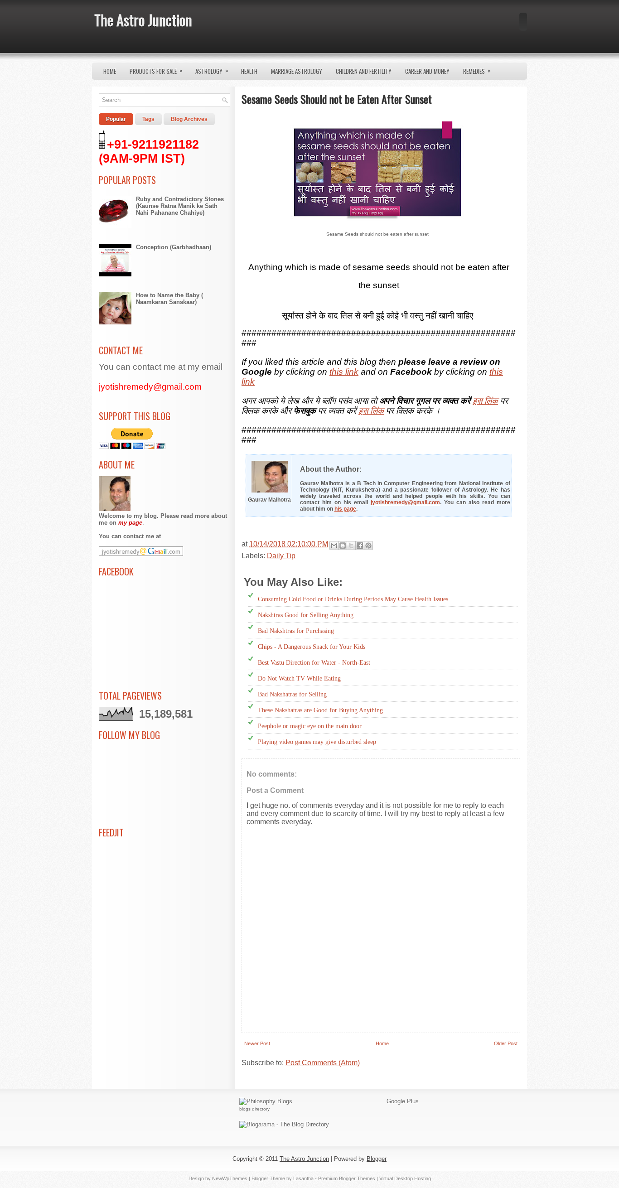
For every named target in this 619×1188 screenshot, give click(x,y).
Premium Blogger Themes (346, 1178)
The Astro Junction (143, 19)
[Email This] (334, 545)
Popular (116, 119)
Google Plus (403, 1101)
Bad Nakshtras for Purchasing (296, 631)
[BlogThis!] (342, 545)
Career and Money (427, 71)
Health (249, 71)
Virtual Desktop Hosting (405, 1178)
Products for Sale (156, 71)
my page (130, 522)
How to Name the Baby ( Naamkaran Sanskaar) (169, 298)
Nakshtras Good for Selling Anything (305, 615)
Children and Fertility (364, 71)
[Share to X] (351, 545)
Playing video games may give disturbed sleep (317, 742)
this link (343, 372)
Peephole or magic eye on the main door (310, 726)
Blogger (377, 1158)
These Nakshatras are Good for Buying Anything (320, 710)
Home (109, 71)
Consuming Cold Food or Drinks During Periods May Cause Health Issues (353, 599)
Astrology (211, 71)
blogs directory (254, 1108)
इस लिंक (485, 401)
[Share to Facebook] (359, 545)
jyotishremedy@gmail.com (405, 502)
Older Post (505, 1043)
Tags (148, 119)
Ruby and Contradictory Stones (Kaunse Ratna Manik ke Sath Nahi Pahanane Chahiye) (180, 206)
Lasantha (303, 1178)
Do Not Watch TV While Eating (299, 678)
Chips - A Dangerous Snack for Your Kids (311, 646)
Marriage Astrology (296, 71)
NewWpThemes (229, 1178)
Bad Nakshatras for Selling (292, 694)
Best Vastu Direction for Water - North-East (314, 662)
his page (345, 509)
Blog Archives (189, 119)
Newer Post (257, 1043)
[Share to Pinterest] (368, 545)
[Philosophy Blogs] (265, 1101)
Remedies (477, 71)
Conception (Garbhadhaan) (173, 247)
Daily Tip (281, 556)
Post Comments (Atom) (322, 1063)
